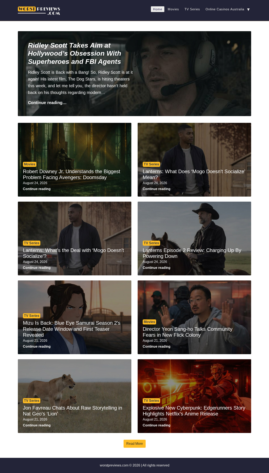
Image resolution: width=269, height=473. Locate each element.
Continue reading (37, 189)
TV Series (192, 9)
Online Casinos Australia (225, 9)
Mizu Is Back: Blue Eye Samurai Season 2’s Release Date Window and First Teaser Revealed (71, 329)
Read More (134, 443)
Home (157, 9)
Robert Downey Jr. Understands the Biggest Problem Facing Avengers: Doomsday (71, 174)
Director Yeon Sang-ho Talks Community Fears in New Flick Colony (187, 332)
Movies (173, 9)
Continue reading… (47, 102)
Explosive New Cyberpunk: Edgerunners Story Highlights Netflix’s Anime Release (194, 411)
